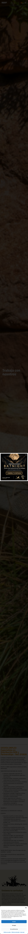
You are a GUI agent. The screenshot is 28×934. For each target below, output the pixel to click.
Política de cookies (7, 932)
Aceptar (14, 921)
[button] (26, 907)
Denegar (14, 925)
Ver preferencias (14, 929)
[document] (14, 467)
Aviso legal (22, 932)
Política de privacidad (15, 932)
